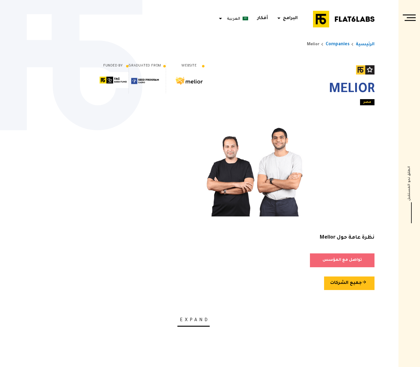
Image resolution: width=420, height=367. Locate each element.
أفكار (262, 18)
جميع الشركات (348, 283)
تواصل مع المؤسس (342, 260)
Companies (338, 44)
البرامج (286, 18)
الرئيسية (365, 44)
